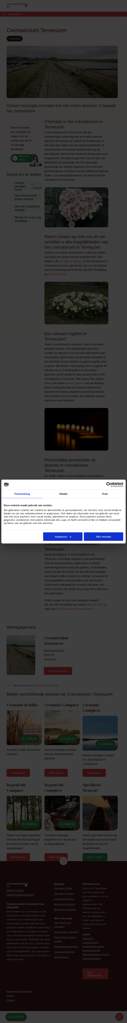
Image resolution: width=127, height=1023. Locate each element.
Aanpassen (61, 536)
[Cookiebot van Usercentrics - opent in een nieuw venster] (108, 484)
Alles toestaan (103, 536)
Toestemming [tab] (22, 493)
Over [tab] (105, 493)
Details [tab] (64, 493)
